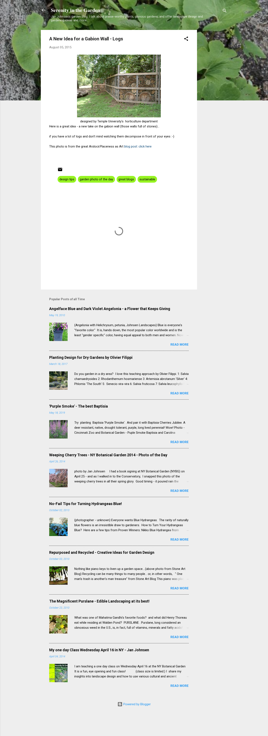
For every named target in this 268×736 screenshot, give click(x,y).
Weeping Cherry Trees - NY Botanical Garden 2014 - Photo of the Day (108, 455)
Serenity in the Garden (75, 10)
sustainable (147, 179)
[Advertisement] (213, 92)
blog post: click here (138, 146)
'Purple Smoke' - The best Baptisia (78, 406)
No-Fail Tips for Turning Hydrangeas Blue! (85, 503)
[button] (186, 39)
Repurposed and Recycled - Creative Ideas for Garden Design (101, 552)
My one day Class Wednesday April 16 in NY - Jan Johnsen (99, 650)
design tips (66, 179)
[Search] (224, 11)
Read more (179, 344)
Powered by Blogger (136, 704)
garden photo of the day (96, 179)
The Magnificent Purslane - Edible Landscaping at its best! (99, 601)
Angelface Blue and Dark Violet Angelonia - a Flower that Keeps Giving (109, 308)
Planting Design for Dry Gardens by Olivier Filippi (91, 357)
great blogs (126, 179)
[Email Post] (60, 171)
